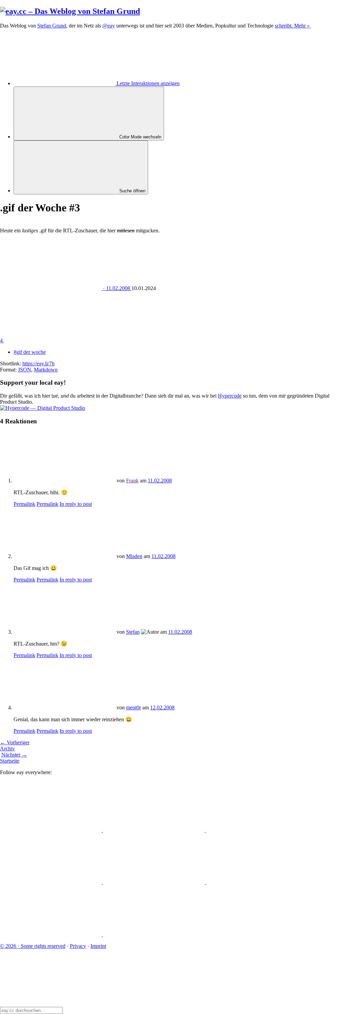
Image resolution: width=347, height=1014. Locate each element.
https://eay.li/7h (38, 363)
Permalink (24, 504)
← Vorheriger (14, 742)
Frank (132, 480)
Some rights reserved (32, 946)
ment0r (133, 707)
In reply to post (76, 504)
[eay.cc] (70, 11)
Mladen (134, 556)
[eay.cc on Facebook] (257, 882)
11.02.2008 (160, 480)
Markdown (46, 369)
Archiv (7, 748)
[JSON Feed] (51, 934)
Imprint (98, 946)
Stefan (133, 632)
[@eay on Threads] (51, 882)
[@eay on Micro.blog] (257, 830)
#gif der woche (30, 352)
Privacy (78, 946)
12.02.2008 (162, 707)
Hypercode (230, 396)
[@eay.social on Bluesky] (154, 830)
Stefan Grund (51, 25)
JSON (24, 369)
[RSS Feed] (154, 934)
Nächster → (14, 755)
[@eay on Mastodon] (51, 830)
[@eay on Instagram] (154, 882)
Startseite (9, 761)
